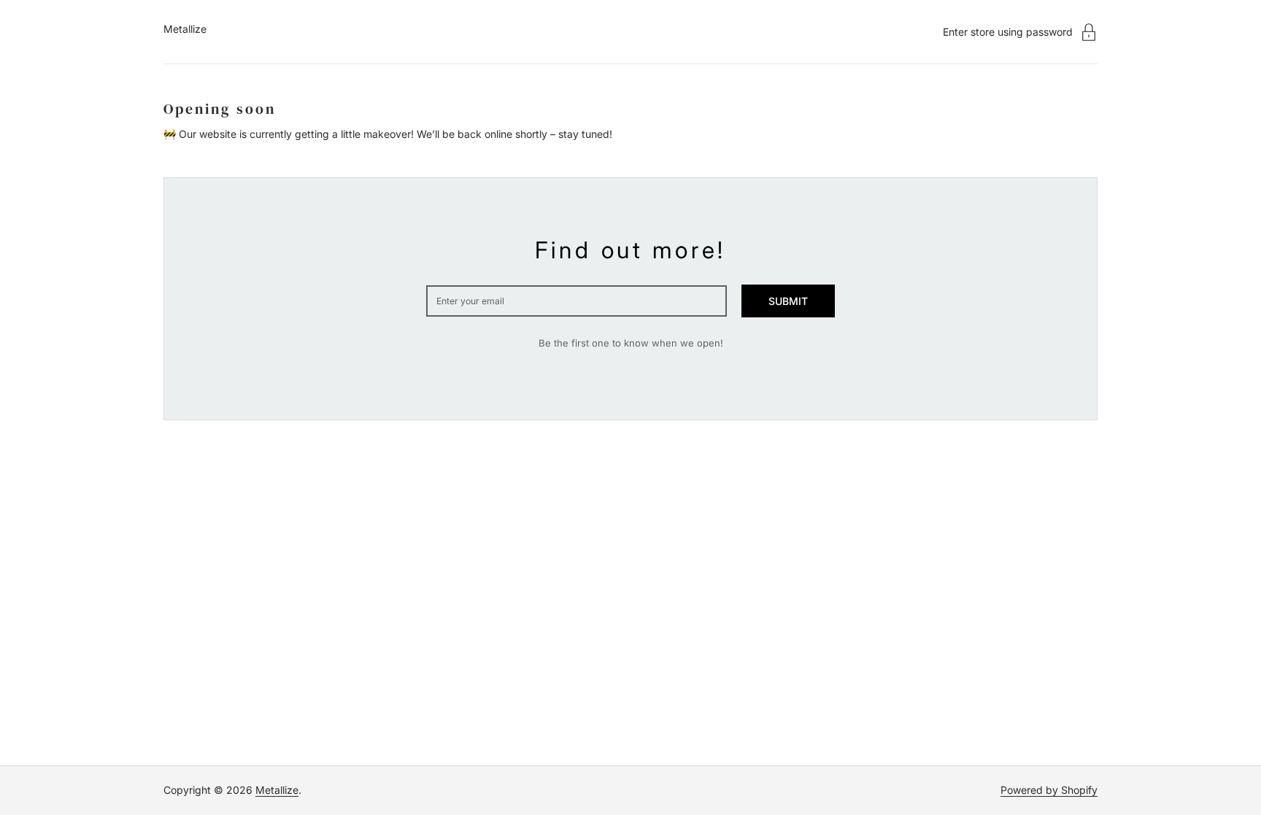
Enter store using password (1008, 32)
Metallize (185, 29)
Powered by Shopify (1049, 790)
